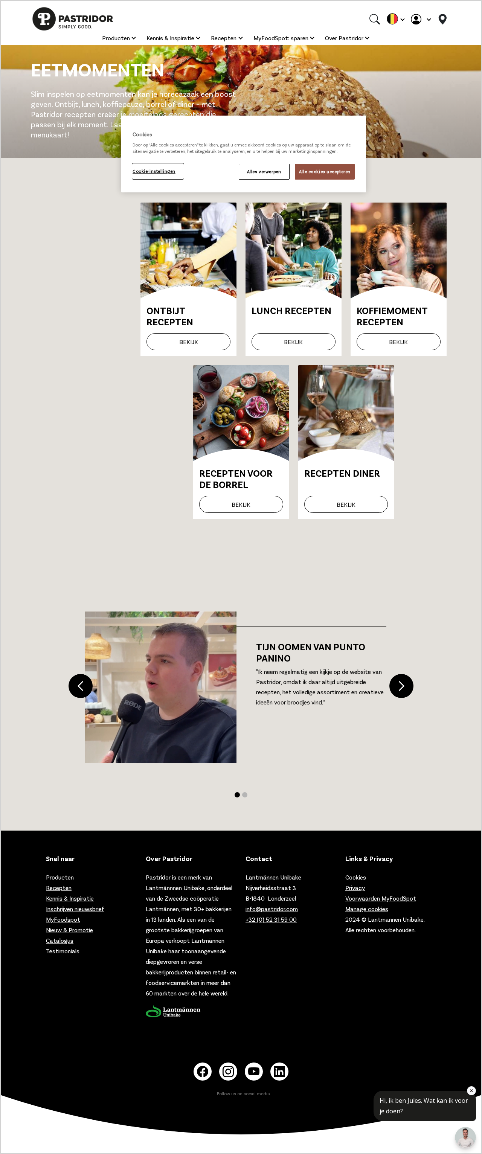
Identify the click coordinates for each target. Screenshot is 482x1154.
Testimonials (62, 950)
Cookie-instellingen (154, 171)
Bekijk (188, 341)
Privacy (355, 887)
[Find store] (442, 18)
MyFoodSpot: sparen (280, 37)
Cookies (355, 877)
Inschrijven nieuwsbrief (75, 908)
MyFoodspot (63, 919)
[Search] (374, 18)
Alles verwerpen (264, 171)
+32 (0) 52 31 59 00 (271, 919)
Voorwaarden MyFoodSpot (380, 898)
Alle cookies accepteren (325, 171)
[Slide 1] (244, 794)
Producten (116, 37)
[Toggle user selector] (420, 18)
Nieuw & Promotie (69, 929)
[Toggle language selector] (395, 18)
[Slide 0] (237, 794)
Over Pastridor (344, 37)
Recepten (223, 37)
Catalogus (59, 940)
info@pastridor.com (272, 908)
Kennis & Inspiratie (170, 37)
